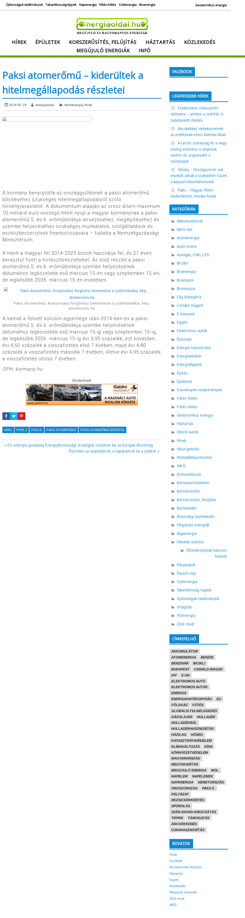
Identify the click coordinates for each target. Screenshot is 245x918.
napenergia (182, 782)
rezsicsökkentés (187, 800)
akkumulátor (184, 651)
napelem (179, 776)
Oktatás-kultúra (190, 541)
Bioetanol (185, 280)
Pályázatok (186, 564)
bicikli (199, 663)
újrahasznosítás (187, 830)
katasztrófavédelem (191, 740)
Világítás (184, 607)
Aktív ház (185, 229)
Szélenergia (128, 4)
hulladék (206, 717)
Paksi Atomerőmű (61, 430)
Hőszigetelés (188, 449)
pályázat (180, 794)
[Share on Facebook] (6, 416)
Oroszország (184, 788)
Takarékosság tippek (61, 4)
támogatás (198, 818)
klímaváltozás (185, 746)
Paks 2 (22, 430)
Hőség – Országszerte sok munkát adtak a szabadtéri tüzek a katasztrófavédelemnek (199, 175)
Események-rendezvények (199, 389)
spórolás (180, 806)
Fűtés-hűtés (107, 4)
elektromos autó (188, 681)
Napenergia (88, 4)
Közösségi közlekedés (196, 516)
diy (174, 675)
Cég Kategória (189, 297)
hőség (197, 735)
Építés (182, 373)
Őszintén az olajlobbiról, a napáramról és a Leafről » (114, 451)
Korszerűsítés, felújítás (103, 42)
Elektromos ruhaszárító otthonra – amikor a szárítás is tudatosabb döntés (197, 114)
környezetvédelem (189, 752)
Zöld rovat (185, 624)
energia (178, 693)
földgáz (179, 705)
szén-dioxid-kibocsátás (193, 812)
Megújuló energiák (103, 50)
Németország (211, 782)
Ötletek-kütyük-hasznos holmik (206, 553)
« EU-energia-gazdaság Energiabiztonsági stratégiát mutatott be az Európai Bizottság (78, 445)
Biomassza (186, 288)
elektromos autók (189, 687)
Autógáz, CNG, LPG (193, 254)
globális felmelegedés (194, 711)
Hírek (19, 42)
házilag (178, 735)
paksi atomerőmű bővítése (102, 430)
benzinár (180, 663)
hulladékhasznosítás (192, 729)
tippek (177, 818)
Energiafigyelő (189, 364)
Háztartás (160, 42)
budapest (180, 669)
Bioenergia (147, 4)
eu (219, 699)
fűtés (197, 705)
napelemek (202, 776)
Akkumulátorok (190, 221)
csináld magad (208, 669)
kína (208, 746)
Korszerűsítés (188, 491)
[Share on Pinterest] (21, 416)
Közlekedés (200, 42)
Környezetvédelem (193, 482)
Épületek (47, 42)
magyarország (185, 758)
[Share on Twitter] (14, 416)
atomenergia (183, 657)
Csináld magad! (190, 305)
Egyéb (182, 322)
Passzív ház (186, 573)
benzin (207, 657)
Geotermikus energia (211, 5)
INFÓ (145, 50)
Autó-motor (187, 246)
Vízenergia (186, 615)
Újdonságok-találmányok (24, 4)
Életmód (184, 339)
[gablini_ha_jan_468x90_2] (82, 404)
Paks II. (36, 430)
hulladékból (184, 723)
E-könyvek (186, 314)
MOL (215, 770)
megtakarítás (184, 764)
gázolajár (181, 717)
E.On (185, 675)
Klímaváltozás (189, 474)
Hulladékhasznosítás (194, 457)
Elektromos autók (192, 330)
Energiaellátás (189, 356)
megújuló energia (188, 770)
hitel (8, 430)
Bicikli (182, 263)
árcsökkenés (184, 824)
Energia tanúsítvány (194, 347)
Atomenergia (73, 104)
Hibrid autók (187, 432)
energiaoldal (45, 104)
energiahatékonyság (191, 699)
